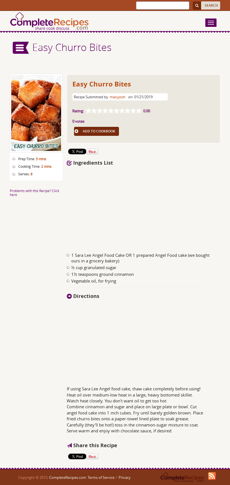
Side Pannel (21, 47)
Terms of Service (101, 477)
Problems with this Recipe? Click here (34, 192)
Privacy (125, 477)
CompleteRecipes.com (67, 477)
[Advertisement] (123, 207)
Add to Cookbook (99, 131)
